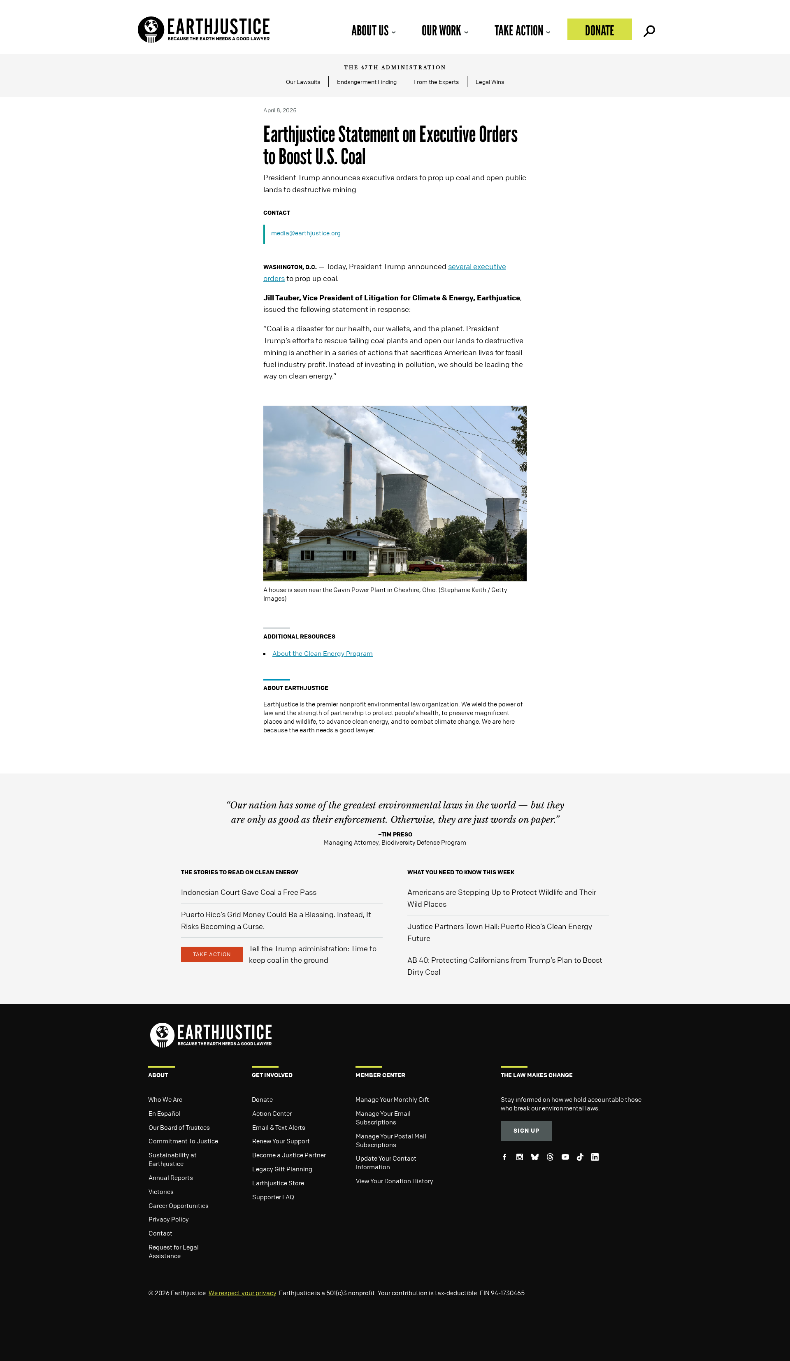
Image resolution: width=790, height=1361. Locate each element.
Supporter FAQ (273, 1197)
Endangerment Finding (367, 81)
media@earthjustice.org (306, 233)
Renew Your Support (281, 1141)
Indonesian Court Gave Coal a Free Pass (248, 891)
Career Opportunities (179, 1205)
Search (648, 29)
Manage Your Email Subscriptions (383, 1117)
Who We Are (165, 1099)
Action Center (272, 1113)
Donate (599, 30)
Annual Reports (171, 1177)
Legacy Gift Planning (282, 1169)
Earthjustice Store (278, 1183)
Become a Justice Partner (289, 1155)
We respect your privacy (242, 1293)
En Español (165, 1113)
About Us (369, 30)
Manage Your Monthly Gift (392, 1099)
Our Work (441, 30)
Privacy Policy (169, 1219)
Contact (160, 1233)
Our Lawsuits (303, 81)
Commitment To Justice (183, 1141)
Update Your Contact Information (386, 1162)
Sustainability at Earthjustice (173, 1159)
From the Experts (436, 81)
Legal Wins (490, 81)
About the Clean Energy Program (322, 653)
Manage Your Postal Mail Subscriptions (391, 1140)
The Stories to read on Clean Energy (239, 872)
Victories (161, 1191)
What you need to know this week (460, 872)
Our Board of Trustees (179, 1127)
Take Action (519, 30)
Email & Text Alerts (278, 1127)
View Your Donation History (394, 1181)
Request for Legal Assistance (174, 1251)
